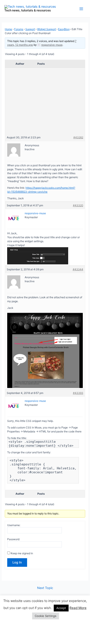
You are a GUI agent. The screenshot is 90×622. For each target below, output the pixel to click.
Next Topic (45, 588)
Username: (13, 525)
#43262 (78, 137)
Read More (78, 608)
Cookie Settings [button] (45, 616)
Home (8, 29)
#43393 (78, 393)
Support (30, 29)
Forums (18, 29)
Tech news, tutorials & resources (27, 10)
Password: (13, 539)
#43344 (78, 269)
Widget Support (46, 29)
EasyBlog (63, 29)
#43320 (78, 205)
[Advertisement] (45, 102)
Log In (17, 562)
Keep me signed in (22, 553)
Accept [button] (61, 608)
